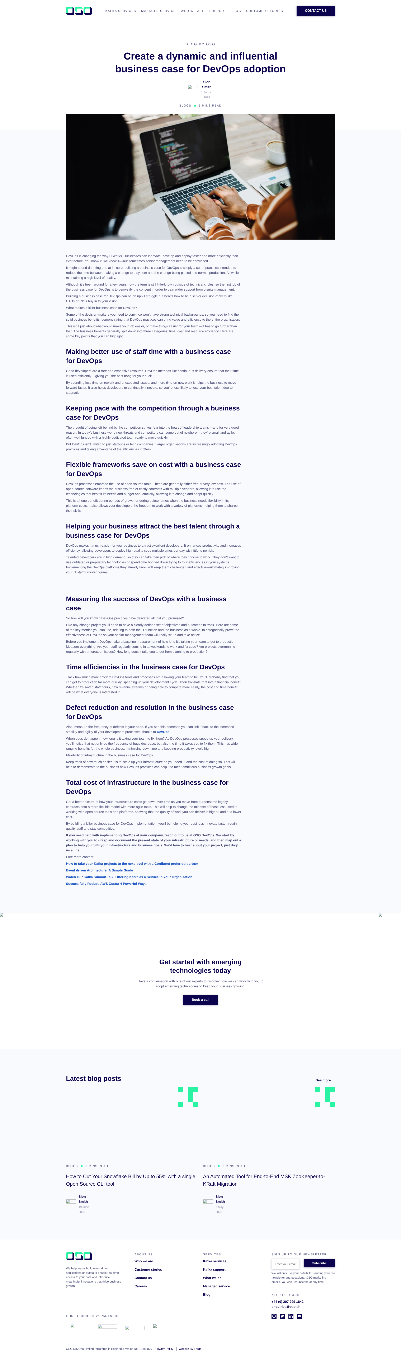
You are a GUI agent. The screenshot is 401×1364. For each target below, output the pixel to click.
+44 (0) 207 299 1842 (287, 1302)
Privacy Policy (164, 1348)
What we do (212, 1278)
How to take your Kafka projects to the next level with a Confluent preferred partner (132, 864)
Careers (141, 1286)
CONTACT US (316, 11)
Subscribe (319, 1263)
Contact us (143, 1278)
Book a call (200, 1000)
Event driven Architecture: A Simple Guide (99, 870)
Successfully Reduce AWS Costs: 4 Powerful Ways (106, 884)
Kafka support (214, 1269)
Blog (207, 1295)
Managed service (216, 1286)
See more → (325, 1080)
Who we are (144, 1261)
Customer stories (148, 1269)
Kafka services (214, 1261)
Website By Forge (190, 1348)
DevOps (163, 732)
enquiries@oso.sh (286, 1307)
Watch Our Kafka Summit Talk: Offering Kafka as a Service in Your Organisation (129, 877)
